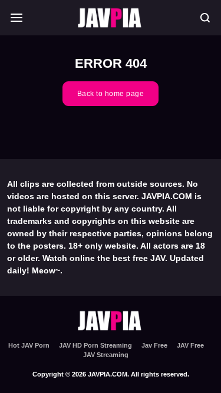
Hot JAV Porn (29, 345)
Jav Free (154, 345)
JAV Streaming (105, 354)
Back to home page (110, 94)
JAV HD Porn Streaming (95, 345)
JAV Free (190, 345)
